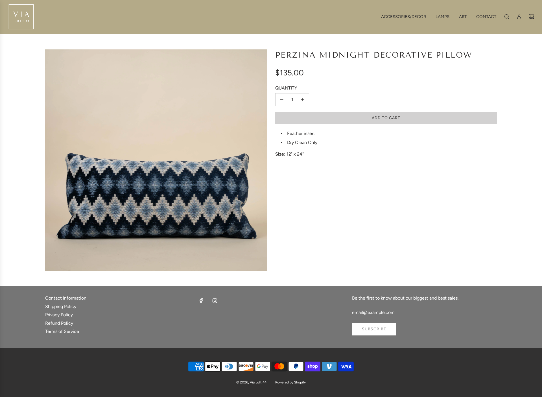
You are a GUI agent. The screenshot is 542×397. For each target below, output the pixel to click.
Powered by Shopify (290, 382)
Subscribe (374, 329)
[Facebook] (201, 301)
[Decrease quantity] (282, 99)
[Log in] (519, 16)
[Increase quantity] (302, 99)
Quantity (286, 88)
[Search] (507, 16)
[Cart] (531, 16)
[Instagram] (215, 301)
